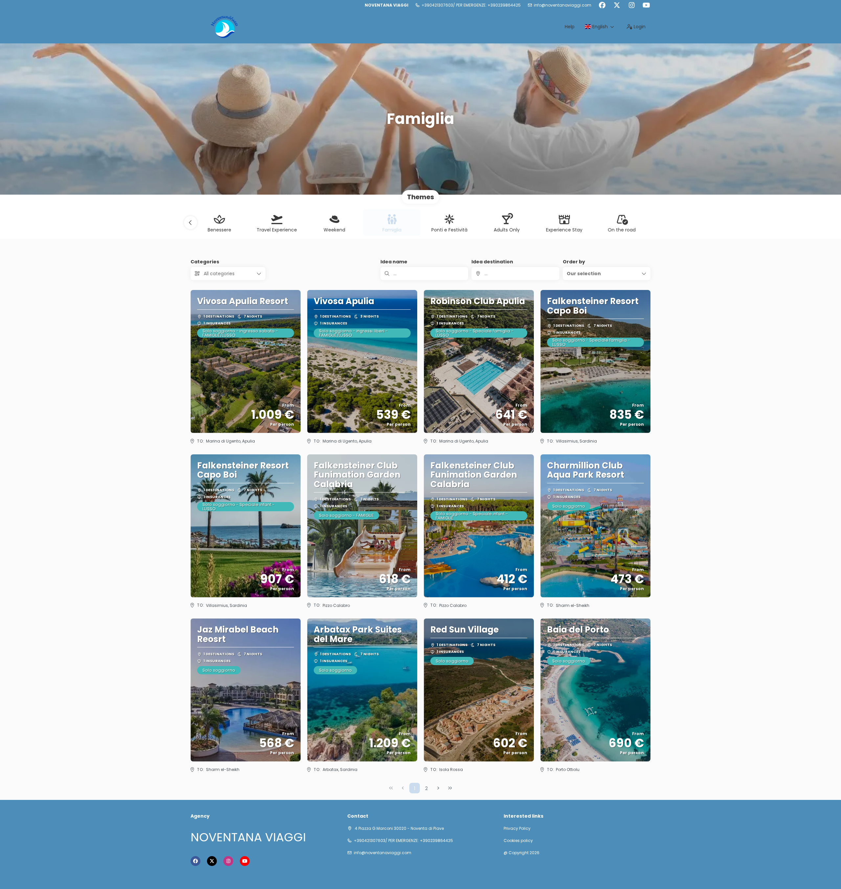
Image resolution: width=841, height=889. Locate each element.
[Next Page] (438, 788)
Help (570, 26)
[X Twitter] (617, 5)
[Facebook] (602, 5)
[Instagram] (631, 5)
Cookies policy (518, 840)
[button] (190, 222)
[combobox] (515, 273)
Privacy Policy (517, 828)
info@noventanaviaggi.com (562, 5)
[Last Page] (450, 788)
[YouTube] (646, 5)
